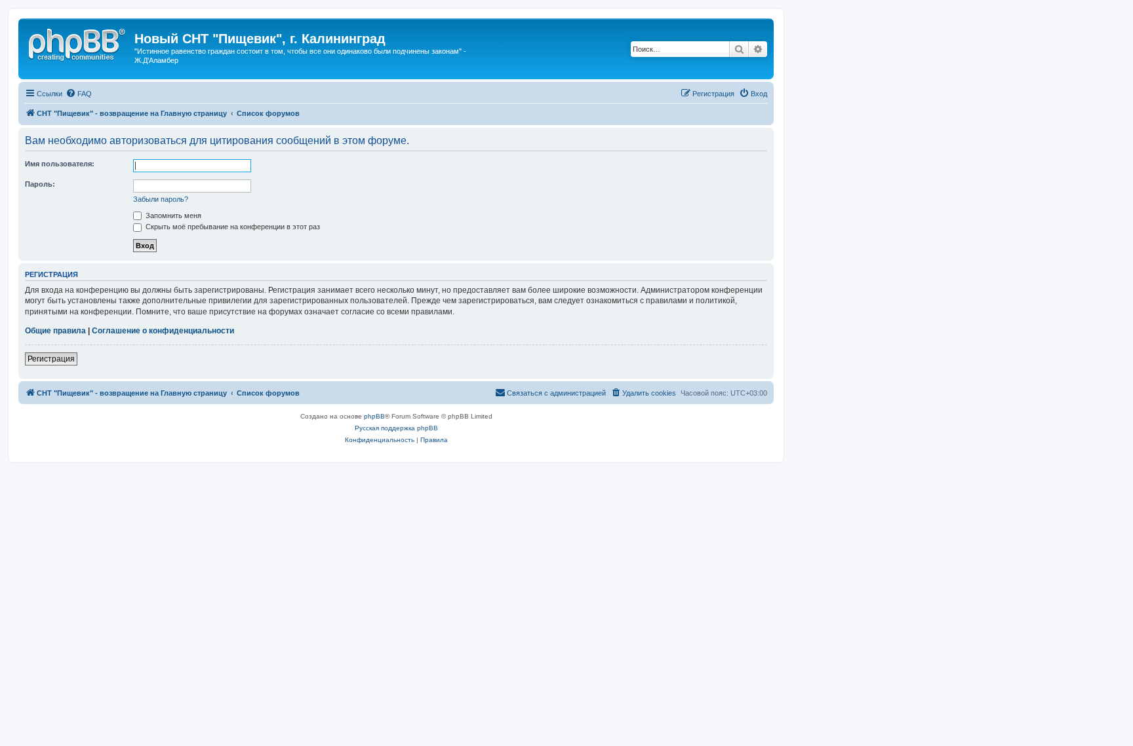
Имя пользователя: (59, 164)
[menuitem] (79, 94)
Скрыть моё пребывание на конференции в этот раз (232, 227)
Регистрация (51, 359)
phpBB (374, 416)
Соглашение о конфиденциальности (163, 330)
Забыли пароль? (160, 199)
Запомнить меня (172, 215)
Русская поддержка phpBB (396, 428)
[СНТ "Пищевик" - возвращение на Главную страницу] (78, 43)
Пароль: (40, 184)
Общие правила (55, 330)
